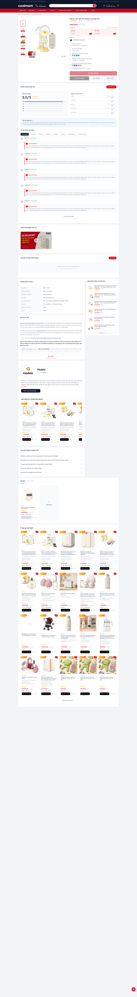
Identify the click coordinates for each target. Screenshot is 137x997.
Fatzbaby (63, 550)
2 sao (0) (56, 134)
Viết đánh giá (111, 87)
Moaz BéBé (63, 592)
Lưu (90, 33)
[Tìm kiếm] (94, 5)
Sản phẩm (31, 10)
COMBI (42, 633)
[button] (72, 5)
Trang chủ (23, 10)
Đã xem (95, 1)
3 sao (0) (48, 134)
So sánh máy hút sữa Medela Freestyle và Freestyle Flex (46, 338)
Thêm (93, 10)
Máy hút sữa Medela (36, 14)
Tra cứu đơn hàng (114, 1)
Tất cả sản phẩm (26, 14)
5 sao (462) (33, 134)
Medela (24, 421)
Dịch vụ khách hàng (81, 10)
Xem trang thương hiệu (29, 390)
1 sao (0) (63, 134)
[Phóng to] (62, 56)
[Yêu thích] (35, 439)
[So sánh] (32, 439)
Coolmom (63, 675)
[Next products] (116, 503)
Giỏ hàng (107, 1)
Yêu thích (101, 1)
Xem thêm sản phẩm (67, 700)
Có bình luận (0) (82, 134)
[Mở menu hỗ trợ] (134, 989)
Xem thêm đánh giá (68, 216)
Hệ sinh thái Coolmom (65, 10)
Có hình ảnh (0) (71, 134)
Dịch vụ (52, 10)
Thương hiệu (42, 10)
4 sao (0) (41, 134)
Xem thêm (23, 386)
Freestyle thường (41, 330)
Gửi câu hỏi (112, 258)
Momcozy (43, 592)
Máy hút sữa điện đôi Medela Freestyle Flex (31, 323)
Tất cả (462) (25, 134)
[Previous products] (20, 503)
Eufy (81, 592)
